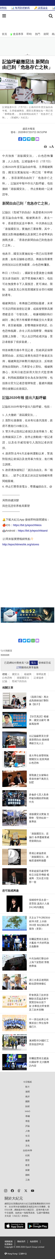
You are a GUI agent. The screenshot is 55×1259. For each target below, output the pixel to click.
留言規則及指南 (5, 654)
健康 (27, 1140)
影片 (27, 1087)
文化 (27, 1145)
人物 (27, 1131)
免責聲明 (34, 1241)
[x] (26, 1190)
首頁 (4, 34)
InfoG (27, 1111)
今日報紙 (27, 1082)
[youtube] (32, 1190)
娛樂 (27, 1170)
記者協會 (39, 677)
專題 (27, 1121)
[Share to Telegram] (29, 139)
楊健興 (27, 674)
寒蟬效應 (41, 674)
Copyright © (10, 1247)
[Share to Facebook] (20, 139)
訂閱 (18, 667)
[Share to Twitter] (24, 139)
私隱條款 (9, 1244)
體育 (27, 1160)
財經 (27, 1106)
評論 (27, 1126)
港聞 (46, 34)
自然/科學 (27, 1150)
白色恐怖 (7, 677)
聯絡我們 (21, 1241)
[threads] (19, 1190)
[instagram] (5, 1190)
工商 (27, 1180)
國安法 (15, 674)
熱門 (37, 34)
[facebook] (12, 1190)
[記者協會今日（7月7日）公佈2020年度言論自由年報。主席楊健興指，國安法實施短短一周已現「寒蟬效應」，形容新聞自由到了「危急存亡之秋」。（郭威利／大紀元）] (27, 88)
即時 (29, 34)
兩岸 (27, 1096)
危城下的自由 (19, 681)
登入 (33, 662)
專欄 (27, 1116)
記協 (4, 681)
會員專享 (18, 34)
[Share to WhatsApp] (33, 139)
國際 (27, 1101)
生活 (27, 1136)
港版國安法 (23, 677)
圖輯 (27, 1175)
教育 (27, 1165)
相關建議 (9, 1241)
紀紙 (27, 1155)
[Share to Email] (37, 139)
